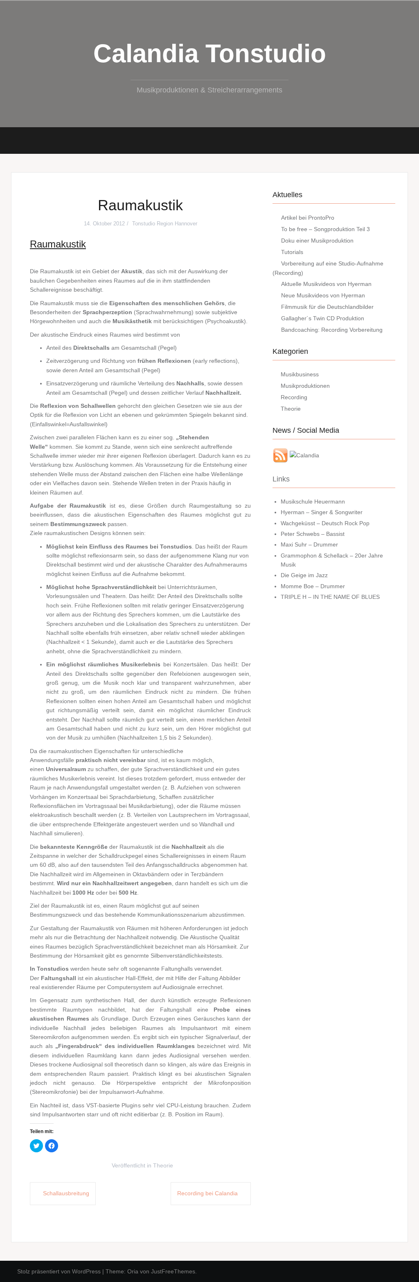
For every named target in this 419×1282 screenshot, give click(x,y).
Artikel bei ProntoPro (307, 217)
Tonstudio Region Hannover (164, 223)
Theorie (163, 1165)
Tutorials (292, 252)
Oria (132, 1271)
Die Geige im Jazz (304, 575)
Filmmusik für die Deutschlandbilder (327, 307)
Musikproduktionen (305, 385)
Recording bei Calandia (207, 1193)
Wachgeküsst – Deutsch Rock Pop (325, 523)
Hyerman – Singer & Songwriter (322, 512)
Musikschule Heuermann (313, 501)
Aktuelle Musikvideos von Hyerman (326, 284)
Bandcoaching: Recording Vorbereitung (332, 329)
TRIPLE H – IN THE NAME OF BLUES (330, 597)
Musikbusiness (300, 374)
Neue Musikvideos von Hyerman (323, 295)
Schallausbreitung (66, 1193)
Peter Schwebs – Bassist (313, 534)
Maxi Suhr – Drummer (309, 544)
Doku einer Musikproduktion (317, 240)
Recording (294, 397)
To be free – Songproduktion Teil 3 (325, 229)
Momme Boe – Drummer (313, 586)
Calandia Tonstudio (209, 53)
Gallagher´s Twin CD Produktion (322, 318)
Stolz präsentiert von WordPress (59, 1271)
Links (281, 479)
